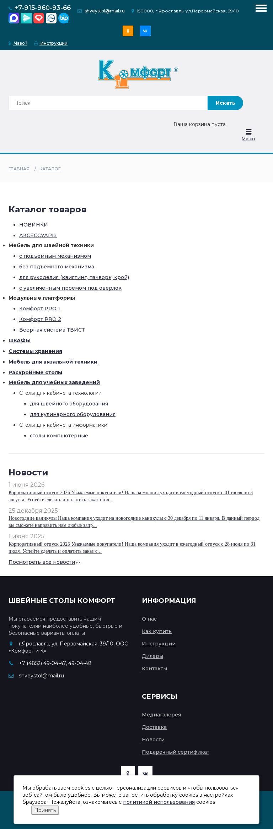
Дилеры (152, 656)
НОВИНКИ (33, 225)
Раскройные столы (35, 372)
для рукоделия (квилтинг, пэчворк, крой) (74, 277)
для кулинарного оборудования (73, 414)
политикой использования (159, 802)
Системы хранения (35, 351)
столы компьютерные (59, 435)
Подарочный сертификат (175, 752)
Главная (19, 168)
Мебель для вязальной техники (53, 362)
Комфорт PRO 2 (40, 319)
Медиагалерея (161, 714)
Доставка (154, 727)
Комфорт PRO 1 (39, 308)
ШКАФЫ (20, 340)
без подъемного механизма (56, 266)
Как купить (157, 631)
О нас (149, 619)
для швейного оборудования (69, 403)
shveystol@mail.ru (105, 10)
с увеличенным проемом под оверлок (70, 288)
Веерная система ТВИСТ (52, 330)
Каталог (49, 168)
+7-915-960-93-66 (43, 8)
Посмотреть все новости (42, 562)
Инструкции (53, 43)
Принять (45, 810)
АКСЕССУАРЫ (38, 235)
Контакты (154, 668)
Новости (153, 739)
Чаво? (20, 43)
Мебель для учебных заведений (54, 382)
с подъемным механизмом (55, 256)
